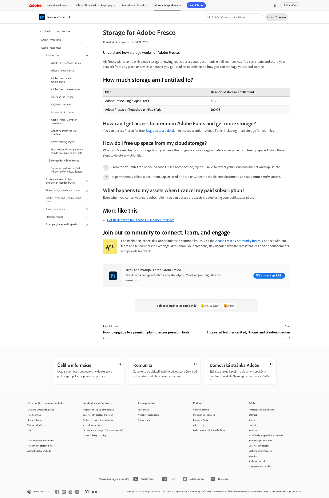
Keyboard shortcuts (61, 104)
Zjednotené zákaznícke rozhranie (98, 420)
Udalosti (252, 425)
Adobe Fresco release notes (65, 89)
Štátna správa (144, 420)
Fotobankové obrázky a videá (41, 445)
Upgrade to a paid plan (161, 131)
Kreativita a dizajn (56, 5)
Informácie (254, 415)
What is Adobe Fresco (62, 70)
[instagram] (64, 492)
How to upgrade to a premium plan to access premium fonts (67, 151)
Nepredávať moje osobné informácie (269, 491)
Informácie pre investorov (260, 440)
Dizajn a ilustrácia (35, 420)
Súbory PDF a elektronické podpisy (94, 5)
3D (28, 435)
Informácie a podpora (166, 5)
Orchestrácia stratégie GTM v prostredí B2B (103, 430)
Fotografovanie (34, 415)
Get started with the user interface (64, 132)
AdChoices (297, 491)
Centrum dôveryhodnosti (260, 451)
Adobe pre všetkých (258, 461)
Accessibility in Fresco (62, 112)
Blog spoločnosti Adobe (260, 466)
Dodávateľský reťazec (259, 445)
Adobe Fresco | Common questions (64, 121)
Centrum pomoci (201, 409)
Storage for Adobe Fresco (65, 160)
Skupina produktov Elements (40, 440)
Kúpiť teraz (196, 5)
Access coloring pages (62, 142)
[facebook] (57, 492)
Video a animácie (35, 425)
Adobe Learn (199, 425)
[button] (276, 5)
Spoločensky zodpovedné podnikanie (266, 435)
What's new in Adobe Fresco (66, 63)
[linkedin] (77, 492)
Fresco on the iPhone (62, 97)
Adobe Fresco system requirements (62, 80)
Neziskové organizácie (148, 415)
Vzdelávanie (143, 409)
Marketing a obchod (133, 5)
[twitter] (70, 492)
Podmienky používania (200, 491)
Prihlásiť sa (290, 5)
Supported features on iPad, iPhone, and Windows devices (66, 170)
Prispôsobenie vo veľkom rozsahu (98, 409)
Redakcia (253, 430)
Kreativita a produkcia (93, 425)
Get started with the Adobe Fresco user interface (140, 220)
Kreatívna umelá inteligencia (40, 409)
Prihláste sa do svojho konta (262, 409)
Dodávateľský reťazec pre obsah (98, 415)
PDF (29, 430)
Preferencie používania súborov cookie (231, 491)
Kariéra (252, 420)
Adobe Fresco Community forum (238, 241)
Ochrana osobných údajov (175, 491)
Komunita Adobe (201, 420)
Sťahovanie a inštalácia (204, 415)
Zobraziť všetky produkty (39, 451)
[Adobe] (35, 5)
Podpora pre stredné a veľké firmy (209, 430)
